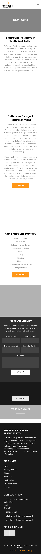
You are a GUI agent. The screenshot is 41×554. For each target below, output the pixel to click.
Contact (7, 487)
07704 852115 (11, 512)
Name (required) (11, 336)
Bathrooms (8, 477)
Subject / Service (29, 346)
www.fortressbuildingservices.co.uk (19, 520)
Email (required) (30, 336)
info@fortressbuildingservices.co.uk (19, 516)
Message (20, 356)
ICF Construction (10, 484)
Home (6, 466)
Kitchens (7, 473)
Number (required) (11, 346)
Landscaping (9, 480)
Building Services (10, 470)
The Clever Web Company (23, 551)
